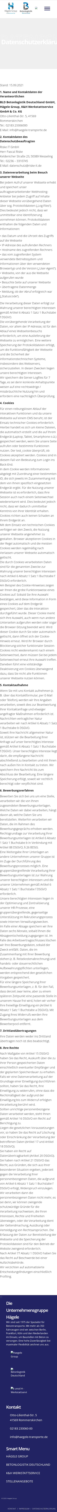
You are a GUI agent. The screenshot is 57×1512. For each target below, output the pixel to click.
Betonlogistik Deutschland (28, 1465)
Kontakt (12, 1508)
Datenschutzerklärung (44, 1508)
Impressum (24, 1508)
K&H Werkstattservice (23, 1473)
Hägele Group (17, 1456)
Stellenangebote (19, 1481)
